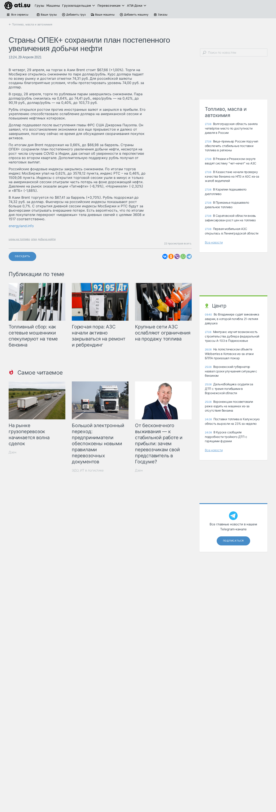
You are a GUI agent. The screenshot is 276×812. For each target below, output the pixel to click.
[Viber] (177, 256)
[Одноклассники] (171, 256)
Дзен (12, 452)
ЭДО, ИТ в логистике (88, 470)
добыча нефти (47, 239)
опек (34, 239)
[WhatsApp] (183, 256)
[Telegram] (189, 256)
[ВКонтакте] (165, 256)
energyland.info (21, 226)
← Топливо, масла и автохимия (30, 24)
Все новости (214, 242)
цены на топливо (19, 239)
